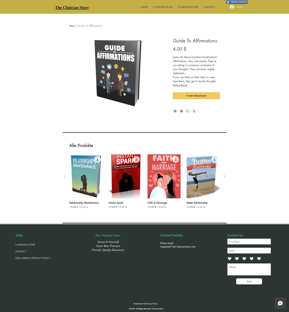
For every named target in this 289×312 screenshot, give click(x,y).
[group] (144, 183)
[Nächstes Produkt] (224, 176)
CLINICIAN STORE (25, 244)
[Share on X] (194, 111)
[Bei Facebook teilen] (175, 111)
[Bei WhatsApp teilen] (188, 111)
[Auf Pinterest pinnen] (181, 111)
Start (71, 26)
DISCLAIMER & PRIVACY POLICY (33, 258)
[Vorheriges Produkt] (65, 176)
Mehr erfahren (180, 85)
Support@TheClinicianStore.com (178, 246)
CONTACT (21, 251)
